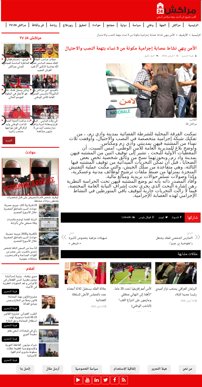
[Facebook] (114, 380)
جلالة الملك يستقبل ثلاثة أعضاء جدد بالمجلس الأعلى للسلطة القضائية (86, 294)
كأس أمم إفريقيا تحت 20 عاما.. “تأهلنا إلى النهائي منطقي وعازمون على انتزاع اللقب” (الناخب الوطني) (132, 297)
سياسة (136, 25)
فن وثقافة (38, 25)
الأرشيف (183, 35)
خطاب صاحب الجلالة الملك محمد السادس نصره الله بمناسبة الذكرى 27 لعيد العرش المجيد (44, 65)
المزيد (9, 140)
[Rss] (124, 380)
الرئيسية (193, 25)
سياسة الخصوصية (86, 369)
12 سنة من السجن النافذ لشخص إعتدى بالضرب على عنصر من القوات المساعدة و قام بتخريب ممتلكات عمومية (20, 253)
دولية (123, 25)
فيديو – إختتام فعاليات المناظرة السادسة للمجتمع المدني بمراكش (16, 63)
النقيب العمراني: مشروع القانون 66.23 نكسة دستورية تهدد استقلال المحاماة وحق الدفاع (20, 317)
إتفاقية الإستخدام (125, 369)
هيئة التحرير (10, 291)
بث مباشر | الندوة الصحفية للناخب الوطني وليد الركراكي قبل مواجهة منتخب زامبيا (16, 126)
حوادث (96, 25)
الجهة (162, 25)
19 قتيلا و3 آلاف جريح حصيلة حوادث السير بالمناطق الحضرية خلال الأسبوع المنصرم (20, 209)
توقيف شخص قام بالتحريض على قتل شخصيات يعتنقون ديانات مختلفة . (33, 199)
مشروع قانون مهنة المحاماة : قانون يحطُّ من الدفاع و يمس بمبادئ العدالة (21, 300)
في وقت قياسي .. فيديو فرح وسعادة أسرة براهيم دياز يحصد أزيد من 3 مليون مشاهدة (44, 126)
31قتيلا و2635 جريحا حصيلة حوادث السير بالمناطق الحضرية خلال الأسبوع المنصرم (20, 238)
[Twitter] (105, 380)
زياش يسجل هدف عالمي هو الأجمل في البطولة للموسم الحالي (16, 94)
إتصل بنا (25, 369)
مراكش (176, 25)
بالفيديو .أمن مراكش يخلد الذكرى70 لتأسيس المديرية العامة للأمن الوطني (44, 94)
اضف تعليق (149, 56)
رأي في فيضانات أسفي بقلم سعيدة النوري (22, 332)
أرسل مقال (52, 369)
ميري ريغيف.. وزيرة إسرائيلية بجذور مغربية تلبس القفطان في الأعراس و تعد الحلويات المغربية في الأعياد (20, 281)
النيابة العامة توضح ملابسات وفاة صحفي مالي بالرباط (22, 221)
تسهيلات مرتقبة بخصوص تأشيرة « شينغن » (88, 238)
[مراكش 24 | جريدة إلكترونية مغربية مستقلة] (176, 12)
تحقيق (82, 25)
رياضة (53, 25)
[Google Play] (78, 380)
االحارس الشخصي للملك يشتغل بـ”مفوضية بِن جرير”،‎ (174, 238)
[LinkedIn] (96, 380)
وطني (150, 25)
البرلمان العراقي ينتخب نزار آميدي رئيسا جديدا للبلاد (176, 292)
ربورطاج (68, 25)
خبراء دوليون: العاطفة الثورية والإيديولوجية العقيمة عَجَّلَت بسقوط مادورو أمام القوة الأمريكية (21, 350)
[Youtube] (87, 380)
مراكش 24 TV (17, 25)
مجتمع (110, 25)
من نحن (187, 369)
